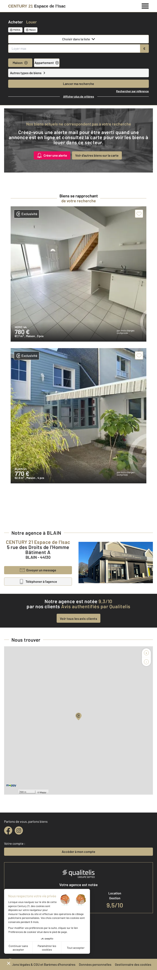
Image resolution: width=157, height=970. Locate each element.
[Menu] (145, 5)
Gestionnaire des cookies (133, 964)
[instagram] (19, 830)
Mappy (43, 792)
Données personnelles (95, 964)
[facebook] (8, 830)
